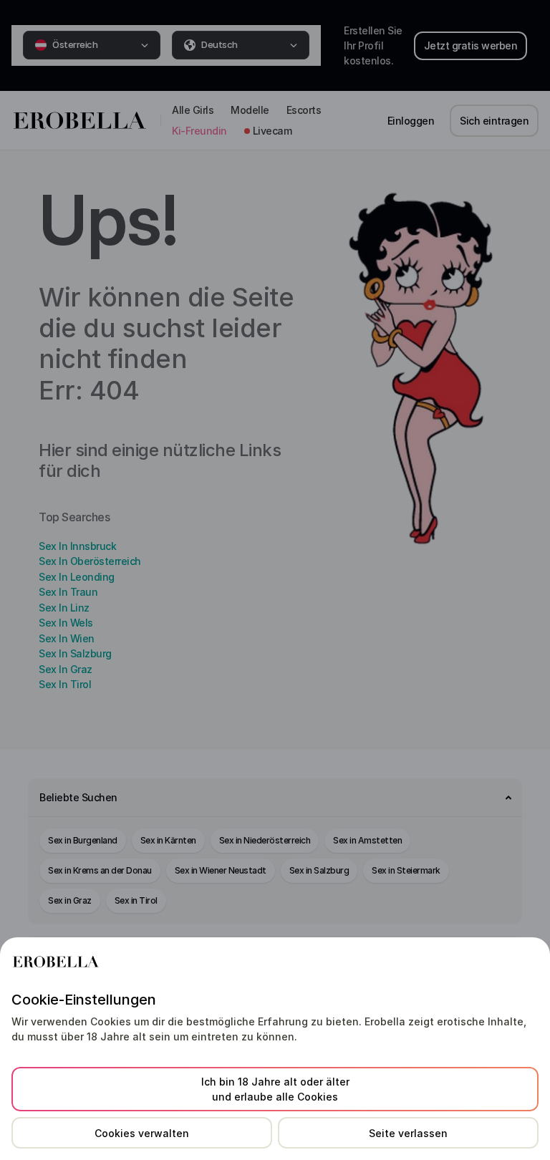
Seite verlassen (408, 1133)
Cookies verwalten (142, 1133)
